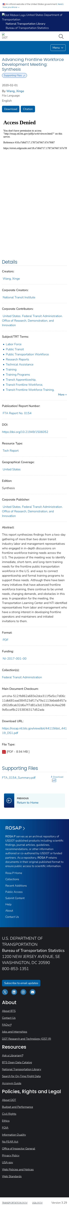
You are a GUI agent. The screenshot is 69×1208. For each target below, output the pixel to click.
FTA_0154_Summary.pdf (19, 778)
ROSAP (13, 828)
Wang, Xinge (15, 91)
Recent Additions (16, 886)
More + (62, 394)
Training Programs (18, 375)
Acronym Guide (11, 1083)
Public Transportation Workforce (27, 354)
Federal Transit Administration (22, 677)
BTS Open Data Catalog (17, 1062)
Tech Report (11, 451)
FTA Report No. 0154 (17, 413)
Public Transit (15, 349)
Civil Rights (9, 1114)
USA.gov (7, 1162)
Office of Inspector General (18, 1148)
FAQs (5, 1025)
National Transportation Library (21, 1069)
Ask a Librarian (11, 1055)
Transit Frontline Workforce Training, (30, 390)
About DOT (9, 1100)
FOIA (5, 1128)
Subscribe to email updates (21, 983)
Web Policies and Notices (18, 1169)
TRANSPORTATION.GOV (14, 1202)
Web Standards (12, 1176)
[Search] (62, 36)
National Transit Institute (19, 297)
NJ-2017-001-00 (14, 659)
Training (11, 369)
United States (12, 469)
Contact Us (12, 917)
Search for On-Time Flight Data (21, 1076)
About (9, 911)
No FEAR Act (10, 1142)
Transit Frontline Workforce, (24, 385)
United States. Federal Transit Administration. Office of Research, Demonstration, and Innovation (32, 320)
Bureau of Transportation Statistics (27, 28)
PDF (5, 640)
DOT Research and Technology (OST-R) (26, 1039)
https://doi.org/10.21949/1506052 (25, 432)
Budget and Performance (17, 1107)
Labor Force (13, 344)
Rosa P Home (13, 873)
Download (10, 109)
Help (8, 904)
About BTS (9, 1011)
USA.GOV (37, 1202)
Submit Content (15, 898)
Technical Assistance (19, 364)
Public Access (14, 892)
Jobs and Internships (14, 1032)
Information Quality (14, 1135)
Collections (12, 879)
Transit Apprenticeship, (21, 380)
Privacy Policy (10, 1155)
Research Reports (17, 359)
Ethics (6, 1121)
